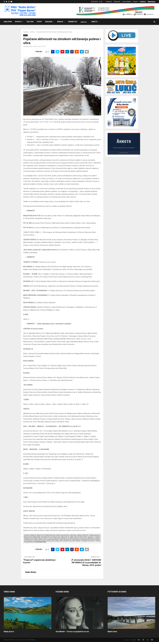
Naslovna (8, 22)
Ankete (94, 22)
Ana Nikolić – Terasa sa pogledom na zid (72, 632)
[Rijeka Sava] (131, 613)
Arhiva (25, 35)
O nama (126, 640)
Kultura (30, 22)
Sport (39, 22)
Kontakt (133, 640)
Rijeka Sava (112, 632)
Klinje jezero (9, 632)
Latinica (143, 1)
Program (135, 1)
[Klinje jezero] (27, 613)
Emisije (60, 22)
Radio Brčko (28, 46)
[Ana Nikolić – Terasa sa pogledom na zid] (79, 613)
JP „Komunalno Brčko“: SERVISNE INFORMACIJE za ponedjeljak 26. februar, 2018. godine (86, 562)
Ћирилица (151, 1)
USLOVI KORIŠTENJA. (40, 542)
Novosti (18, 22)
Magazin (48, 22)
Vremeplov (72, 22)
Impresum (109, 1)
